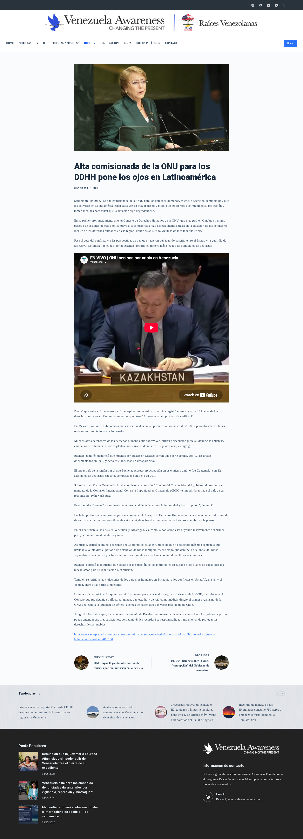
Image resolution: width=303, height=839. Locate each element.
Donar (290, 43)
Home (10, 43)
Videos (41, 43)
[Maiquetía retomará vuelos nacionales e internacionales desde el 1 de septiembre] (28, 814)
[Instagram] (252, 5)
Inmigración (109, 43)
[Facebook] (260, 5)
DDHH (88, 43)
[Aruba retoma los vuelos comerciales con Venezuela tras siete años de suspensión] (93, 712)
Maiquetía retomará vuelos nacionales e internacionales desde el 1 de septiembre (70, 811)
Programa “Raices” (65, 43)
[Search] (283, 5)
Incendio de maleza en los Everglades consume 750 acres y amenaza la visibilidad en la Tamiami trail (260, 712)
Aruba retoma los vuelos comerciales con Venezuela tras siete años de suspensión (123, 712)
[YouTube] (276, 5)
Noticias (25, 43)
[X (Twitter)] (268, 5)
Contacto (172, 43)
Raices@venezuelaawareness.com (238, 799)
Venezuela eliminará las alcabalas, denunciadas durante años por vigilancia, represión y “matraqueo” (68, 787)
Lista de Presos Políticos (142, 43)
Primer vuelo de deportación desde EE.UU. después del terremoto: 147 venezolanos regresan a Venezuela (46, 712)
